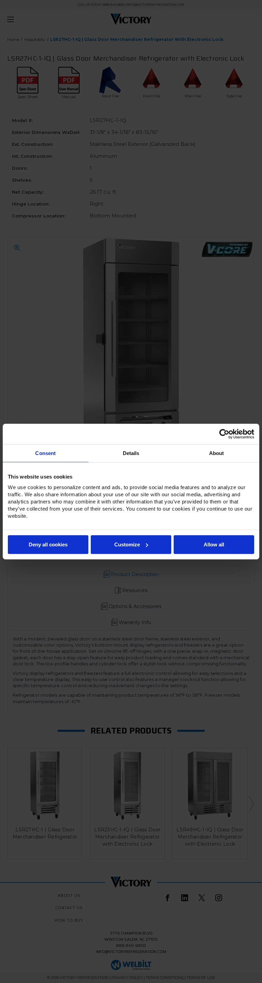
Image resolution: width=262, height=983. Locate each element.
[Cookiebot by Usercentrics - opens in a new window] (224, 434)
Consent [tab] (45, 453)
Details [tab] (131, 453)
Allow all (214, 544)
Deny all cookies (48, 544)
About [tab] (216, 453)
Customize (127, 544)
